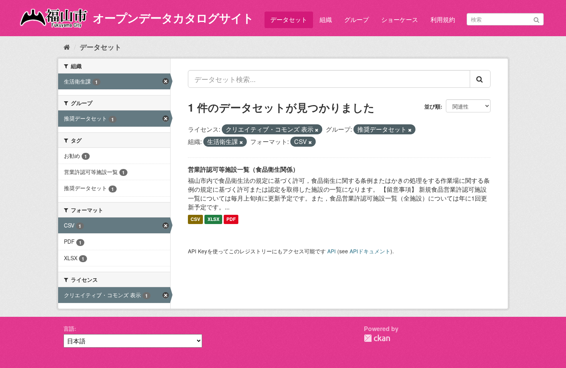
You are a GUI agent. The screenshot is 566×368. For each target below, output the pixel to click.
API (331, 251)
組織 (326, 19)
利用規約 (442, 19)
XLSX (213, 219)
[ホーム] (67, 47)
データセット (288, 19)
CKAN (377, 338)
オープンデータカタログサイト (173, 17)
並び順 (432, 106)
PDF (231, 219)
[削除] (316, 130)
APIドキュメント (370, 251)
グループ (356, 19)
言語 (69, 328)
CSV (195, 219)
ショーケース (399, 19)
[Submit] (536, 18)
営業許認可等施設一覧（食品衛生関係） (243, 169)
